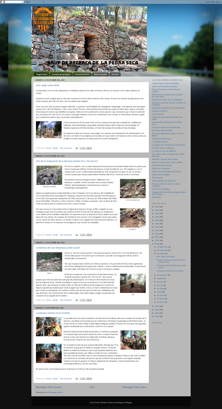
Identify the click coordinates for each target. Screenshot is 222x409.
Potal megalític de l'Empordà (163, 181)
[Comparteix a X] (86, 148)
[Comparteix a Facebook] (88, 148)
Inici (92, 387)
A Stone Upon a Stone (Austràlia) (165, 83)
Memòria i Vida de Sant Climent (165, 159)
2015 (157, 244)
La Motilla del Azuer (160, 142)
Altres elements (100, 74)
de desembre (162, 247)
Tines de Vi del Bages (161, 189)
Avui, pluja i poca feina (47, 85)
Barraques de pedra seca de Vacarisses (168, 108)
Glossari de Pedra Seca (161, 139)
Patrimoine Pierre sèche (162, 165)
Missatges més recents (48, 387)
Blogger (129, 402)
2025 (157, 210)
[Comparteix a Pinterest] (91, 148)
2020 (157, 227)
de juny (160, 285)
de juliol (160, 282)
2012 (157, 313)
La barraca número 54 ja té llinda (53, 313)
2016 (157, 240)
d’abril (159, 292)
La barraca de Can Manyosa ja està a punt (58, 247)
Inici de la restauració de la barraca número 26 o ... (170, 261)
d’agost (160, 278)
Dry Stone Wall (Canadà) (162, 131)
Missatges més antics (134, 387)
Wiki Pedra (156, 197)
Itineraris (115, 74)
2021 (157, 224)
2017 (157, 237)
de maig (160, 289)
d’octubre (161, 254)
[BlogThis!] (83, 148)
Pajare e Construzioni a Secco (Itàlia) (167, 162)
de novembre (162, 250)
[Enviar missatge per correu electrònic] (76, 148)
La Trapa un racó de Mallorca (164, 151)
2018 (157, 234)
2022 (157, 220)
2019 (157, 230)
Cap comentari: (66, 148)
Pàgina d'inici (41, 74)
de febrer (161, 299)
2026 (157, 207)
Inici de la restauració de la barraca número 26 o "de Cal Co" (67, 161)
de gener (161, 302)
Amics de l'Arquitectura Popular (165, 86)
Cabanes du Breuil (159, 111)
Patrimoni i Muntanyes (161, 168)
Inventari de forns (82, 74)
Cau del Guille (158, 114)
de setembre (162, 275)
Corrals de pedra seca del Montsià (166, 127)
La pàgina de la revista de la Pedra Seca (168, 145)
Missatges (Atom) (55, 392)
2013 (157, 310)
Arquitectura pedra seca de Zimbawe (167, 100)
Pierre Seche (157, 178)
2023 (157, 217)
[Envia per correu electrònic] (81, 148)
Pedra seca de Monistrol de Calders (166, 172)
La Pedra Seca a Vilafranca (163, 148)
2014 (157, 306)
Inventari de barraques (61, 74)
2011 (157, 316)
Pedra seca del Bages (161, 175)
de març (160, 295)
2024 (157, 214)
